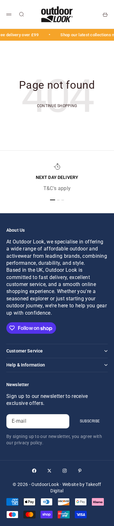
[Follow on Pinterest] (79, 470)
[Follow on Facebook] (34, 470)
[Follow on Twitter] (49, 470)
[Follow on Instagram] (64, 470)
